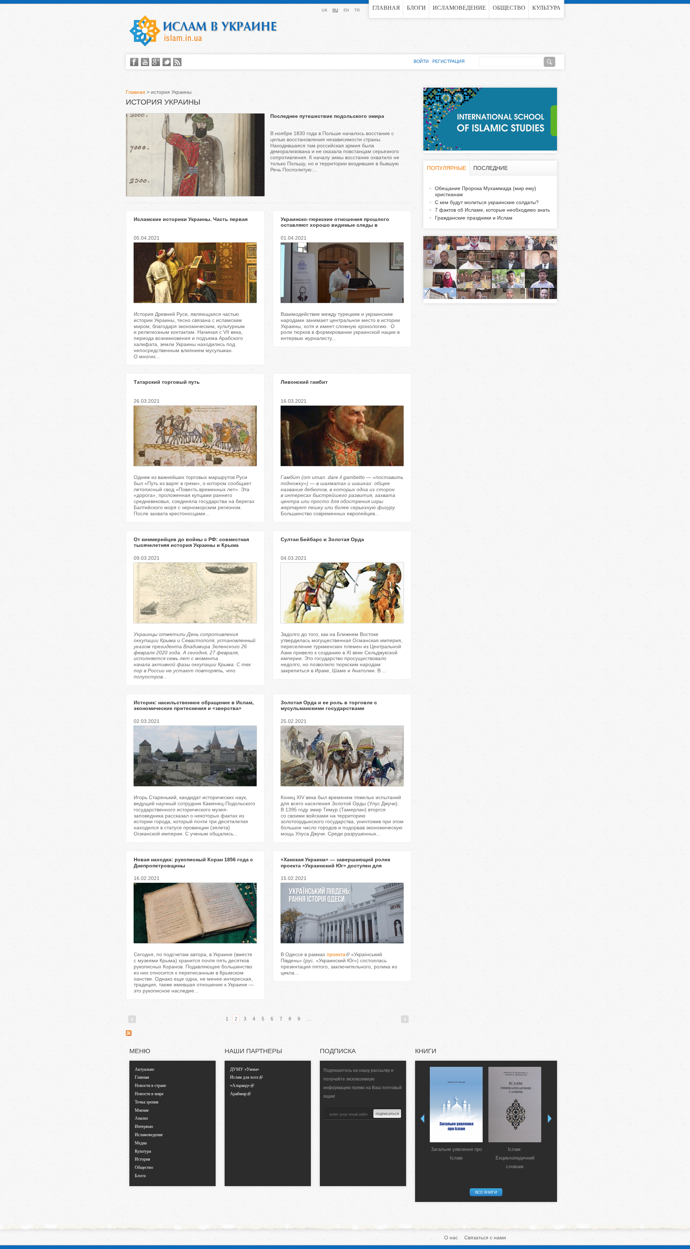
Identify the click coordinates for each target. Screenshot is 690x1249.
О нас (451, 1237)
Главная (386, 8)
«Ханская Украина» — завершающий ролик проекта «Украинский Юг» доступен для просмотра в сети (335, 866)
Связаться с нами (485, 1237)
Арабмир (238, 1093)
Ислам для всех (244, 1077)
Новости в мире (149, 1093)
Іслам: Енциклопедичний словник (515, 1158)
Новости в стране (150, 1085)
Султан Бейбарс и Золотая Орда (322, 539)
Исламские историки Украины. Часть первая (191, 219)
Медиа (141, 1143)
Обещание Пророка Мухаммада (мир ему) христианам (485, 191)
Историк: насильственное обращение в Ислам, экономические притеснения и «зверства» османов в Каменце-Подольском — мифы (194, 709)
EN (346, 10)
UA (324, 10)
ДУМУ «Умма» (244, 1069)
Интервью (144, 1126)
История (142, 1159)
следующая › (405, 1019)
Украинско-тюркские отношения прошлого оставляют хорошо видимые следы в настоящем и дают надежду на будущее (335, 225)
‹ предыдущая (132, 1019)
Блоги (416, 8)
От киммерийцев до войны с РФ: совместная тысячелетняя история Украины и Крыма (191, 542)
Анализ (141, 1118)
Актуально (144, 1069)
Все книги (486, 1192)
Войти (421, 61)
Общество (509, 8)
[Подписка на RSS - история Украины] (129, 1034)
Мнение (142, 1110)
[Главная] (203, 30)
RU (335, 10)
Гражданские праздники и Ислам (473, 218)
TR (357, 10)
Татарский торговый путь (167, 382)
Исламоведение (459, 8)
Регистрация (448, 61)
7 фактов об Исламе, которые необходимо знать (492, 210)
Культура (546, 8)
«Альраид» (240, 1085)
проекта (336, 954)
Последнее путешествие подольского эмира (327, 116)
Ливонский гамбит (304, 382)
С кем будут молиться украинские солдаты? (487, 202)
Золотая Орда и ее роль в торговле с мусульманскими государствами (329, 705)
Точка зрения (146, 1102)
